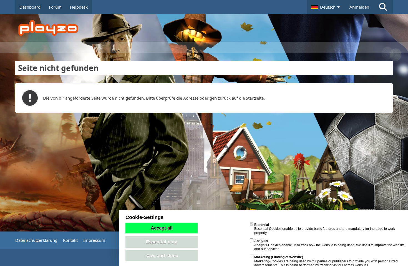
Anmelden (359, 7)
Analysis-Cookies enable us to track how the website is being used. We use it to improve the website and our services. (329, 245)
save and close (161, 255)
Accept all (162, 227)
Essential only (161, 241)
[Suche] (383, 7)
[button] (326, 7)
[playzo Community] (208, 28)
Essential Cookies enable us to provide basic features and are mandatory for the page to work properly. (324, 229)
